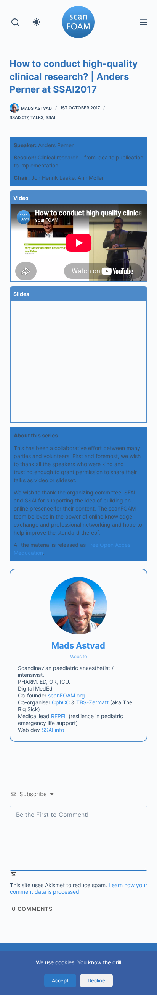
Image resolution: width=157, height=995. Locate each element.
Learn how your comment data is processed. (78, 888)
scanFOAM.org (66, 695)
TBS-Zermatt (92, 702)
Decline (96, 980)
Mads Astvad (78, 645)
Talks (36, 117)
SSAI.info (53, 730)
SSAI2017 (19, 117)
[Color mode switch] (36, 22)
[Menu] (143, 22)
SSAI (50, 117)
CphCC (61, 702)
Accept (60, 980)
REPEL (59, 716)
